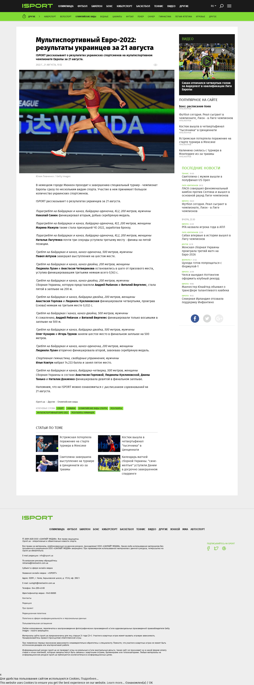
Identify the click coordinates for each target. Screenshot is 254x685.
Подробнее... (90, 678)
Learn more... (116, 683)
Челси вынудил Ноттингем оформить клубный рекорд (200, 276)
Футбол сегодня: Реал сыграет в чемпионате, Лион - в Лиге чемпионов (206, 116)
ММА (185, 529)
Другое (212, 16)
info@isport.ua (46, 555)
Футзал (130, 16)
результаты (116, 408)
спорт (60, 408)
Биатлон (96, 6)
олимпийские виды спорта (93, 408)
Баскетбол (143, 6)
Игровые (200, 16)
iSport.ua (40, 401)
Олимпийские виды (85, 16)
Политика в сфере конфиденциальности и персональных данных (54, 618)
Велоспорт (65, 16)
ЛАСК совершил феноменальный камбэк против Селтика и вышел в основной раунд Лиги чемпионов (206, 192)
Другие (184, 6)
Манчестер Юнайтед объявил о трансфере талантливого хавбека (205, 288)
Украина (71, 408)
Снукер (151, 16)
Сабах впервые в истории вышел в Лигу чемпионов (206, 237)
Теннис (158, 6)
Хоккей (175, 529)
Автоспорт (198, 529)
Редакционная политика (34, 613)
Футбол (82, 6)
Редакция (27, 603)
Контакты (26, 598)
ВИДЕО (171, 6)
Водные (104, 16)
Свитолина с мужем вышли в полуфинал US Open (202, 178)
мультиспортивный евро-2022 (52, 412)
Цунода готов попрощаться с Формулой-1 (202, 265)
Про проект (27, 608)
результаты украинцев (83, 412)
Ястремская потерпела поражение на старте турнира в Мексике (205, 140)
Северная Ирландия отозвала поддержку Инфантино (203, 300)
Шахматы (117, 16)
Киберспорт (124, 6)
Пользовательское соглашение (37, 623)
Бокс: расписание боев (195, 106)
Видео (188, 38)
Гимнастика (165, 16)
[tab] (195, 318)
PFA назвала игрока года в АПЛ (203, 227)
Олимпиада (65, 6)
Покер (141, 16)
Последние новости (201, 168)
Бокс (109, 6)
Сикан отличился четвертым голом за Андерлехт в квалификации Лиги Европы (207, 86)
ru (212, 6)
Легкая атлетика (183, 16)
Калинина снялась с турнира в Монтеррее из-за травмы (200, 152)
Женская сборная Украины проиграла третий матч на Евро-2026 (200, 250)
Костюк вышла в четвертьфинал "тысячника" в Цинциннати (201, 128)
